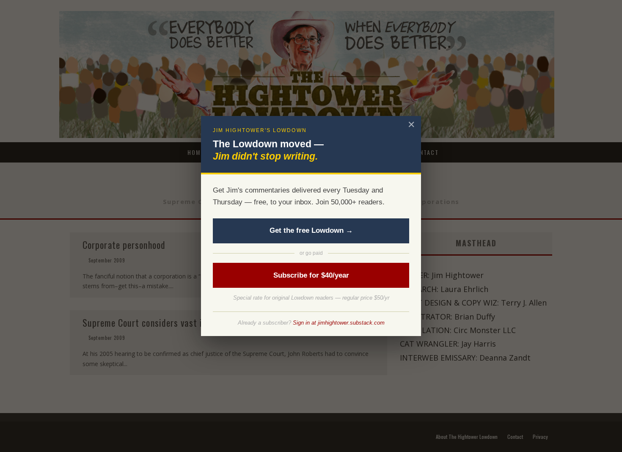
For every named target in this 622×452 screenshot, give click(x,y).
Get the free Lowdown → (311, 230)
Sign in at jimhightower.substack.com (339, 323)
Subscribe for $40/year (311, 275)
